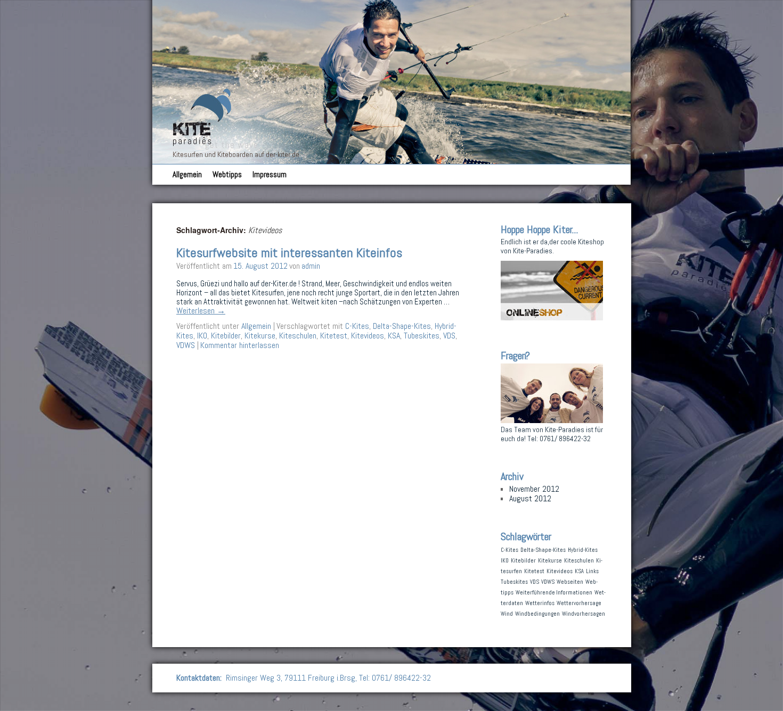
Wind (507, 613)
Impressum (269, 174)
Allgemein (187, 174)
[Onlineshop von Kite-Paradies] (552, 317)
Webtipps (227, 174)
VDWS (185, 345)
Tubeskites (421, 335)
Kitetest (333, 335)
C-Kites (357, 326)
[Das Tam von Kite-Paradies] (552, 420)
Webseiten (570, 581)
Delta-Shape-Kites (402, 326)
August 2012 (530, 498)
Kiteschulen (297, 335)
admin (310, 265)
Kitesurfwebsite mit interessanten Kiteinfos (289, 252)
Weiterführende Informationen (554, 592)
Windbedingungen (537, 613)
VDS (449, 335)
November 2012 (534, 488)
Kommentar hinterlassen (239, 345)
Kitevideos (367, 335)
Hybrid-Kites (583, 550)
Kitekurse (259, 335)
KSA (394, 335)
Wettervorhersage (579, 603)
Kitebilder (226, 335)
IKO (202, 335)
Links (592, 571)
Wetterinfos (539, 603)
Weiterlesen (200, 310)
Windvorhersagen (583, 613)
